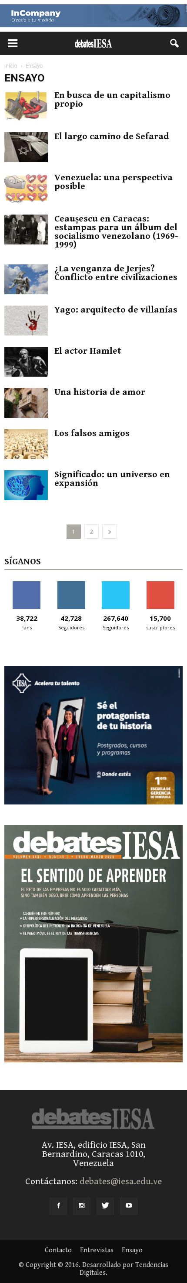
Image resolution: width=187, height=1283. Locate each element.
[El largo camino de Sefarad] (26, 147)
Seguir (71, 584)
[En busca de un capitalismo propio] (26, 106)
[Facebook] (58, 1206)
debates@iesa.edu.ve (121, 1181)
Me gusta (26, 584)
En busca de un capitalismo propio (112, 99)
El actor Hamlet (87, 351)
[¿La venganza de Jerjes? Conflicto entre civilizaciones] (26, 279)
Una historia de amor (99, 392)
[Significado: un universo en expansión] (26, 485)
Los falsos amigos (92, 433)
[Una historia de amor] (26, 403)
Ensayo (132, 1250)
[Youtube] (128, 1206)
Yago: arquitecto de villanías (115, 310)
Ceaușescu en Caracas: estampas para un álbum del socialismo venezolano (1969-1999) (116, 232)
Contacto (58, 1250)
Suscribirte (160, 584)
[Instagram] (81, 1206)
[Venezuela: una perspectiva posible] (26, 188)
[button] (175, 43)
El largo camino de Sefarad (111, 136)
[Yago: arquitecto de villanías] (26, 320)
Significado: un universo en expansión (112, 478)
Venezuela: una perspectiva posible (113, 182)
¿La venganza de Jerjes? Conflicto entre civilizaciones (115, 273)
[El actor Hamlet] (26, 362)
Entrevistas (97, 1250)
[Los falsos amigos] (26, 444)
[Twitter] (105, 1206)
